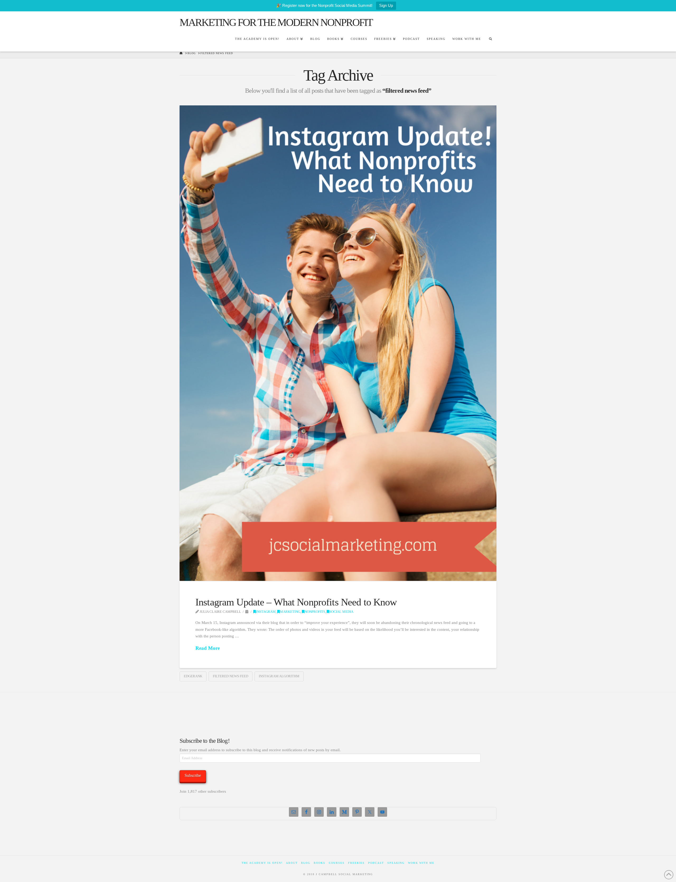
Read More (207, 648)
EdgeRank (193, 676)
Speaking (396, 862)
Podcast (376, 862)
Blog (305, 862)
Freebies (356, 862)
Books (319, 862)
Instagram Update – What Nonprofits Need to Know (296, 602)
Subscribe (193, 775)
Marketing (290, 612)
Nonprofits (314, 612)
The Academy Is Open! (262, 862)
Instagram (266, 612)
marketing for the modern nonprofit (276, 22)
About (292, 862)
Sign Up (386, 5)
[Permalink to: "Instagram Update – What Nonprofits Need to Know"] (338, 343)
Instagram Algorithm (279, 676)
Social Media (341, 612)
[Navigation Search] (490, 40)
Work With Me (421, 862)
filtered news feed (230, 676)
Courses (337, 862)
